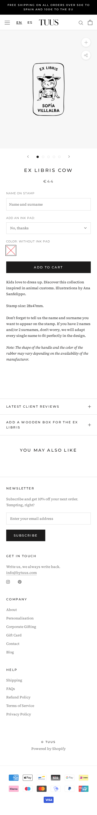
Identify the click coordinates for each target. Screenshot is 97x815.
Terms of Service (20, 705)
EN (19, 22)
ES (30, 22)
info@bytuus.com (21, 572)
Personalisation (20, 618)
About (11, 609)
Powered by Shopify (48, 748)
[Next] (69, 156)
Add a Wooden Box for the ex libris (42, 424)
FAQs (10, 688)
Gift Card (14, 635)
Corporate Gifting (21, 626)
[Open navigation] (7, 22)
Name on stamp (20, 193)
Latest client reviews (32, 406)
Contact (12, 643)
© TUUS (48, 742)
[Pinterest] (19, 581)
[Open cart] (90, 22)
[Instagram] (8, 581)
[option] (30, 22)
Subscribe (26, 535)
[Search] (81, 22)
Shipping (14, 680)
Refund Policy (18, 697)
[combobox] (19, 22)
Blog (10, 652)
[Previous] (28, 156)
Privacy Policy (18, 714)
